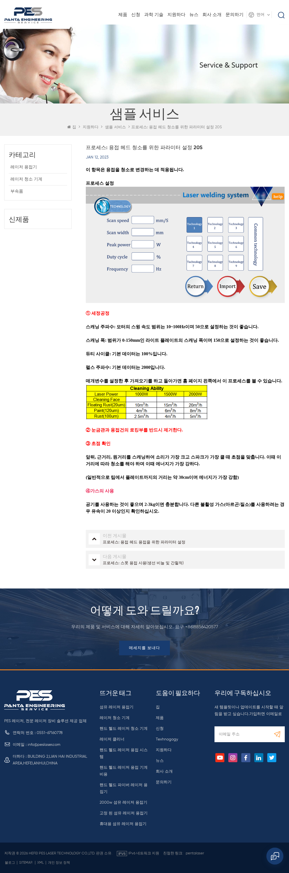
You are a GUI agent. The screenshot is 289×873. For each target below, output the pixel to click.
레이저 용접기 (23, 167)
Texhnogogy (167, 739)
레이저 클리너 (112, 739)
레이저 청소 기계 (26, 179)
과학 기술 (153, 15)
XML (40, 863)
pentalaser (195, 853)
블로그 (10, 863)
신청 (135, 15)
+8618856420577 (201, 627)
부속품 (16, 191)
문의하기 (234, 15)
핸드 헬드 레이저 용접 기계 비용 (124, 771)
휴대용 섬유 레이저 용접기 (123, 824)
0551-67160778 (50, 733)
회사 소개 (212, 15)
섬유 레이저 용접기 (116, 707)
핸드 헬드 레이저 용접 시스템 (124, 753)
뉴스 (193, 15)
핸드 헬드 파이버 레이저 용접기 (124, 788)
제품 (122, 15)
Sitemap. (26, 863)
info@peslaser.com (44, 745)
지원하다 (176, 15)
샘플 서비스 (115, 127)
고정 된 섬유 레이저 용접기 (124, 813)
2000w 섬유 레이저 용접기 (123, 802)
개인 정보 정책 (59, 863)
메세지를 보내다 (144, 648)
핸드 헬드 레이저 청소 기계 (124, 729)
